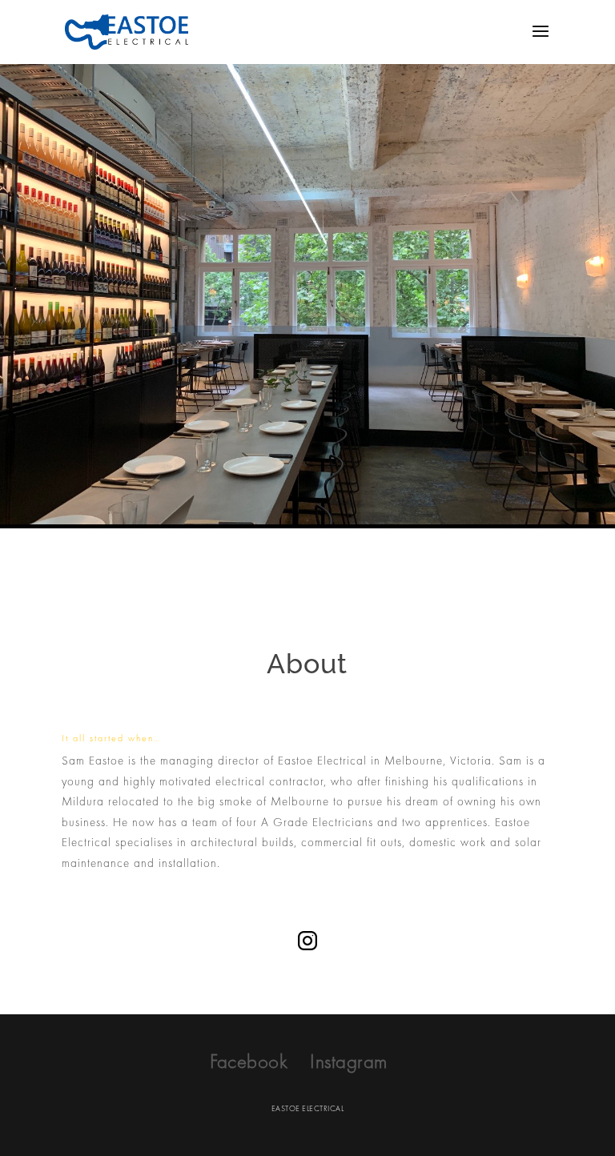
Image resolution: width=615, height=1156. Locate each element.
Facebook (248, 1061)
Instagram (348, 1061)
